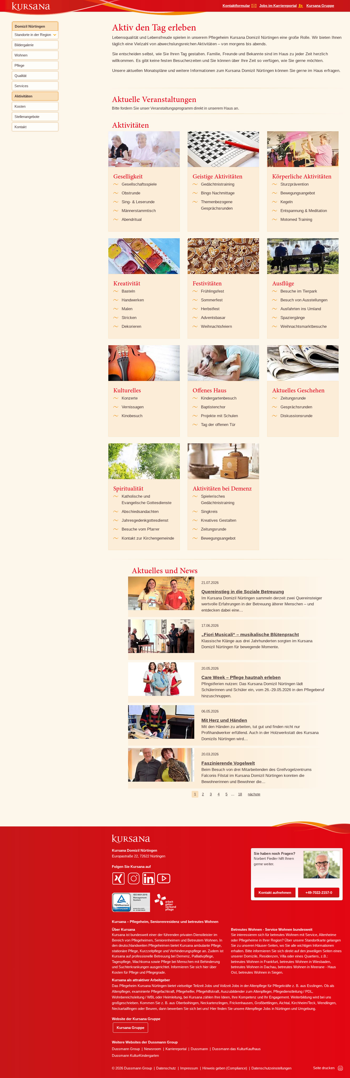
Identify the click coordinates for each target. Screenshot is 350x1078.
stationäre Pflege (125, 951)
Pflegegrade (155, 972)
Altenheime (327, 935)
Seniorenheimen (167, 940)
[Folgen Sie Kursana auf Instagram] (134, 878)
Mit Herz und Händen (224, 720)
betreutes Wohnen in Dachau (253, 967)
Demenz (183, 956)
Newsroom (152, 1049)
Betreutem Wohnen (202, 940)
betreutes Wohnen (284, 935)
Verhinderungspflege (185, 951)
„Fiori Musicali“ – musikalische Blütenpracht (250, 634)
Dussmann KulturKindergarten (135, 1055)
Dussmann (199, 1049)
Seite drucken (324, 1068)
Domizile (250, 956)
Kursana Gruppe (320, 6)
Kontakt (275, 893)
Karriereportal (175, 1049)
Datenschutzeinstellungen (271, 1068)
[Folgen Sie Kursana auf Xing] (119, 878)
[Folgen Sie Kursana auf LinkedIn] (149, 878)
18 (240, 794)
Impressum (189, 1068)
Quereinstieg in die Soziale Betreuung (242, 591)
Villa (283, 956)
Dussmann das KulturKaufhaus (236, 1049)
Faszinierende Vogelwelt (228, 763)
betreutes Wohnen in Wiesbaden (305, 962)
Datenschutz (166, 1068)
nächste (254, 794)
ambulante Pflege (207, 945)
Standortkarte (315, 940)
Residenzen (268, 956)
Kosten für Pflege (125, 972)
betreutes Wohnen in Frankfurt (254, 962)
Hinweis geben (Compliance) (224, 1068)
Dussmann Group (126, 1049)
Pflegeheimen (142, 940)
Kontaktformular (236, 6)
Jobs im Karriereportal (278, 6)
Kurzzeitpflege (151, 951)
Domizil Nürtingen (30, 26)
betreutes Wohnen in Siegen (260, 972)
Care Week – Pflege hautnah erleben (241, 677)
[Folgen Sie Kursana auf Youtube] (164, 878)
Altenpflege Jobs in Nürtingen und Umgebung (280, 1009)
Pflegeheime (248, 940)
